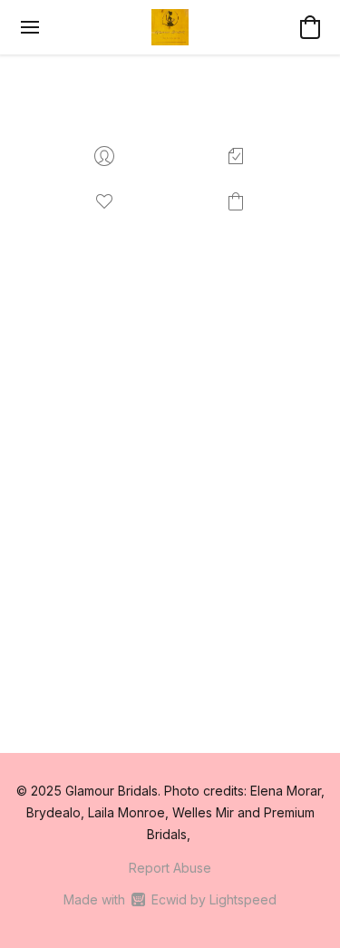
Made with (170, 899)
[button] (169, 27)
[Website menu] (30, 27)
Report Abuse (170, 867)
